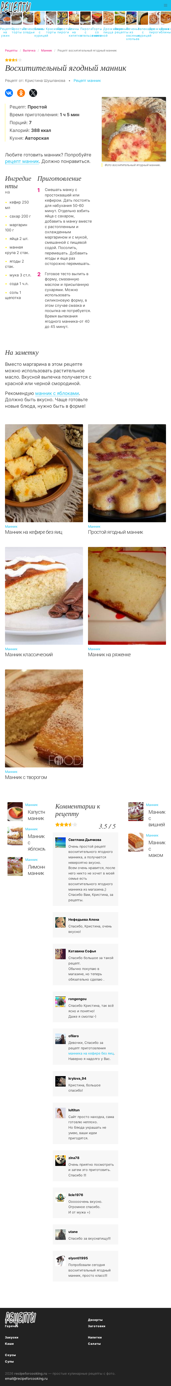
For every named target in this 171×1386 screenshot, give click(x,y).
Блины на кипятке (74, 32)
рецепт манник (22, 161)
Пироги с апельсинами (85, 32)
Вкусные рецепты (120, 30)
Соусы (10, 1355)
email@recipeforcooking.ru (26, 1378)
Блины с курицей (39, 32)
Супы (9, 1361)
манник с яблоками (57, 393)
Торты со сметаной (97, 32)
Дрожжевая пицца (108, 30)
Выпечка (12, 1320)
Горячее (11, 1326)
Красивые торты (51, 30)
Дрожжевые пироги (154, 30)
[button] (165, 5)
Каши (9, 1343)
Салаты (94, 1343)
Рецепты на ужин (5, 32)
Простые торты (16, 30)
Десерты (95, 1320)
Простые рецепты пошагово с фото (20, 1318)
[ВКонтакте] (9, 93)
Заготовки (97, 1326)
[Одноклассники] (21, 93)
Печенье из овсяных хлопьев (131, 34)
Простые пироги (62, 30)
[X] (33, 93)
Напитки (95, 1337)
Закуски (12, 1337)
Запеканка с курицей (143, 32)
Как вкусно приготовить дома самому (15, 8)
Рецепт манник (87, 80)
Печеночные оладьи (28, 30)
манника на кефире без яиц (91, 1053)
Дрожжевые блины (166, 30)
